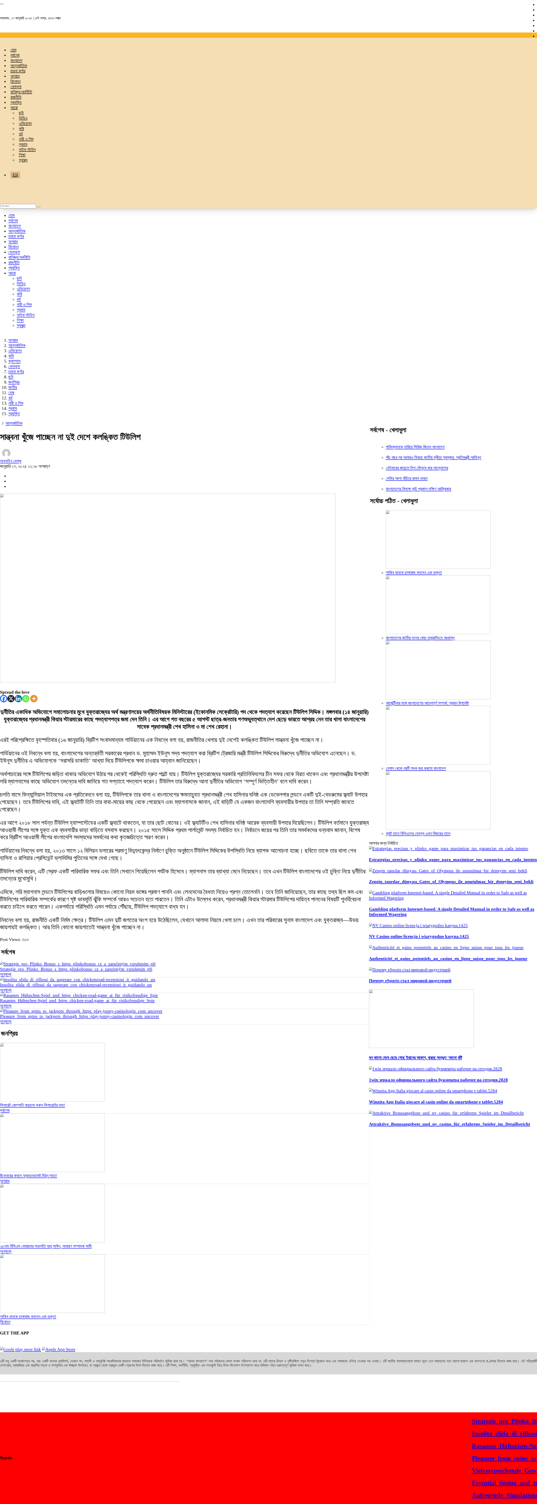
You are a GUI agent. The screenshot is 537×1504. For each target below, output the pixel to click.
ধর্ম (21, 134)
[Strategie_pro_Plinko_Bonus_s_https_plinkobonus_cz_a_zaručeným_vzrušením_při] (78, 963)
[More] (33, 698)
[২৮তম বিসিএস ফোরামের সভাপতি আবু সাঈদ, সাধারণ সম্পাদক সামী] (52, 1240)
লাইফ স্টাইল (27, 149)
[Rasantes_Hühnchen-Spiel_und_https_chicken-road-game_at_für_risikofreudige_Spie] (79, 995)
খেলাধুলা (15, 86)
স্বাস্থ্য (23, 160)
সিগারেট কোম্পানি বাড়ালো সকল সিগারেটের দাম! (32, 1105)
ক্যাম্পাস (14, 361)
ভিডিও (23, 118)
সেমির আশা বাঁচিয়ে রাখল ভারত (407, 478)
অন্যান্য (5, 974)
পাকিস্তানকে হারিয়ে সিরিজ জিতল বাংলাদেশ (415, 447)
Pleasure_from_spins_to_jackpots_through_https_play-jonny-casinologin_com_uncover (79, 1016)
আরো (14, 107)
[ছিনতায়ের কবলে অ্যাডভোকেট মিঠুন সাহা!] (52, 1170)
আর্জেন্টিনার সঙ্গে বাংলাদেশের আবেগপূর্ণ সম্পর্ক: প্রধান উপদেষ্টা (427, 703)
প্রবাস (23, 144)
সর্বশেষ (15, 55)
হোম (13, 50)
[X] (11, 698)
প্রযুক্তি (16, 102)
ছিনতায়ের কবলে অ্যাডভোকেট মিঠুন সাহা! (28, 1175)
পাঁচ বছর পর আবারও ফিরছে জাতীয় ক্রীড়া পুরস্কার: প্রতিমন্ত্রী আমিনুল (433, 457)
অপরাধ (15, 76)
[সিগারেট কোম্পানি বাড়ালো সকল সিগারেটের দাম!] (52, 1100)
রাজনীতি (15, 97)
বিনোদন (15, 81)
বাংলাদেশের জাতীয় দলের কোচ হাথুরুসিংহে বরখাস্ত (420, 637)
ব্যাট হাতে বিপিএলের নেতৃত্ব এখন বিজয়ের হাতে (418, 833)
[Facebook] (3, 698)
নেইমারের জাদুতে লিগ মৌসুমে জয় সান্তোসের (417, 467)
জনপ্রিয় (14, 382)
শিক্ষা (22, 154)
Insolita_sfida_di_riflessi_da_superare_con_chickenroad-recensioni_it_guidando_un (76, 984)
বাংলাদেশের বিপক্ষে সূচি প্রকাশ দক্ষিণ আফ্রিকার (418, 488)
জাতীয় (12, 387)
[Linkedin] (18, 698)
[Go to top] (1, 4)
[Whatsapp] (25, 698)
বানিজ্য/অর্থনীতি (21, 92)
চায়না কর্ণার (17, 71)
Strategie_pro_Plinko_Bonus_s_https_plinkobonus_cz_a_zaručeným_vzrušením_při (76, 969)
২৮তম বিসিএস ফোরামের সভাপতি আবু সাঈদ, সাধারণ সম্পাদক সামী (46, 1246)
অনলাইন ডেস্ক (10, 461)
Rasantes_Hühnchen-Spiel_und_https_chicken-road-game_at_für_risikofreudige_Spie (77, 1000)
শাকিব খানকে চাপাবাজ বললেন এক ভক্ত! (28, 1316)
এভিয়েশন (25, 123)
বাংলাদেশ (16, 60)
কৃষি (21, 128)
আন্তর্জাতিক (18, 65)
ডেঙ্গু (11, 392)
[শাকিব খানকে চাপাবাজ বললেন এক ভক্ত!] (52, 1311)
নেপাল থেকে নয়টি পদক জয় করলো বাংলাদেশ (416, 768)
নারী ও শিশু (26, 139)
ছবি (21, 113)
